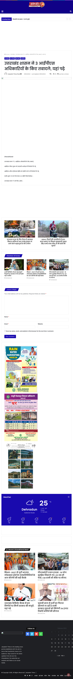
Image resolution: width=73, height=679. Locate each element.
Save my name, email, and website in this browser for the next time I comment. (30, 331)
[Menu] (2, 11)
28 (55, 651)
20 (52, 647)
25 (69, 647)
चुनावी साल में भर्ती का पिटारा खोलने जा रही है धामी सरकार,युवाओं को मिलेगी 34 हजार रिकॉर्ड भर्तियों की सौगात (53, 607)
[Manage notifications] (68, 674)
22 (58, 647)
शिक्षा (49, 675)
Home (7, 54)
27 (51, 651)
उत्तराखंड (12, 54)
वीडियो (61, 675)
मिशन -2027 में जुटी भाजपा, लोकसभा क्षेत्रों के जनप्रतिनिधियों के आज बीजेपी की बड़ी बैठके (36, 274)
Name (6, 317)
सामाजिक (23, 58)
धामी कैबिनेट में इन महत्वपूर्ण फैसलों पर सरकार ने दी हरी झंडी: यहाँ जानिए (14, 274)
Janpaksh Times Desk (14, 74)
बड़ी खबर (17, 58)
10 (65, 639)
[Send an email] (20, 74)
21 (55, 647)
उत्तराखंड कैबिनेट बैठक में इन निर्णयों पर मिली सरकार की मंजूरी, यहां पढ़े (19, 606)
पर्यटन (45, 675)
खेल (58, 675)
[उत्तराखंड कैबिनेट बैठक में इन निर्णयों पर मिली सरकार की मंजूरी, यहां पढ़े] (19, 592)
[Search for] (71, 11)
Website (40, 324)
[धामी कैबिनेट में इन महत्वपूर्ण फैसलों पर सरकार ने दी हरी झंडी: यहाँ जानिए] (14, 264)
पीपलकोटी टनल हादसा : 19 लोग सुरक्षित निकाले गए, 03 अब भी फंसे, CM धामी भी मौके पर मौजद (34, 19)
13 (51, 643)
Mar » (63, 655)
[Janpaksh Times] (36, 5)
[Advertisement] (36, 34)
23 (62, 647)
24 (65, 647)
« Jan (58, 655)
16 (62, 643)
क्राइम (36, 675)
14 (55, 643)
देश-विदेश (12, 58)
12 (72, 639)
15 (58, 643)
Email (6, 324)
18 (69, 643)
